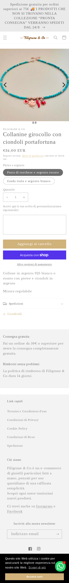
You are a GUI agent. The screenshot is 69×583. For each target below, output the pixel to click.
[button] (5, 37)
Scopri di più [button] (37, 567)
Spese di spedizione (33, 156)
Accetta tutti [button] (34, 576)
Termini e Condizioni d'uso (27, 411)
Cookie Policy (17, 428)
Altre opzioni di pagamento (34, 264)
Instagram (44, 506)
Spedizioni (15, 445)
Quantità (9, 189)
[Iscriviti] (57, 534)
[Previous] (5, 85)
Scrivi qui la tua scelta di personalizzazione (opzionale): (32, 208)
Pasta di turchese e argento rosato (33, 172)
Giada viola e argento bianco (29, 181)
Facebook (14, 511)
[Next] (64, 85)
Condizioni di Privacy (23, 420)
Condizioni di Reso (21, 437)
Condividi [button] (14, 314)
